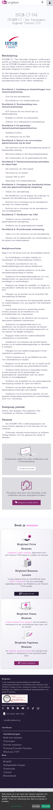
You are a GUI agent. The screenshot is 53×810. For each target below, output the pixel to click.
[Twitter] (3, 708)
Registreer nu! (28, 594)
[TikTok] (33, 708)
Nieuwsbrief (9, 775)
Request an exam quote (27, 502)
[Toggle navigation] (45, 2)
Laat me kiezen (16, 806)
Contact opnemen (27, 663)
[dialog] (26, 801)
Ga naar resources (26, 468)
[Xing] (18, 708)
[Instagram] (28, 708)
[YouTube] (22, 708)
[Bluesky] (38, 708)
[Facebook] (8, 708)
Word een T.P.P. (11, 752)
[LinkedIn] (13, 708)
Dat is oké (46, 806)
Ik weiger (36, 806)
